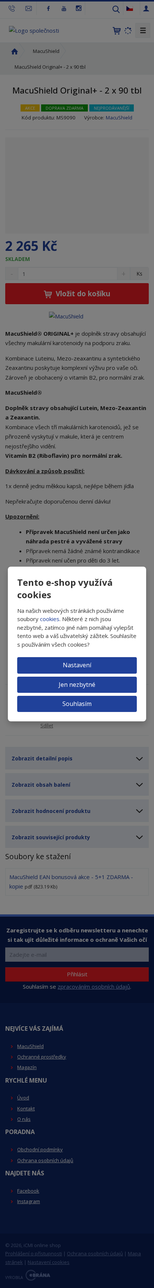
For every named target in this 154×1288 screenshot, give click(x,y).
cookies (49, 619)
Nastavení (77, 665)
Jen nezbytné (77, 684)
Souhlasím (77, 704)
